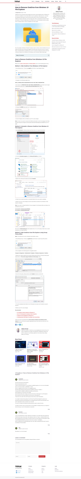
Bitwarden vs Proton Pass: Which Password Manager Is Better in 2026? (32, 350)
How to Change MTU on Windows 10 (58, 45)
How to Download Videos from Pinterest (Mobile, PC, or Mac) (44, 364)
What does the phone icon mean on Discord (59, 46)
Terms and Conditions (59, 471)
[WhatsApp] (22, 324)
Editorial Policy (31, 471)
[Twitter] (18, 324)
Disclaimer (56, 469)
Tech (42, 472)
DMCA (56, 468)
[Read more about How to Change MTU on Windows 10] (44, 344)
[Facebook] (16, 324)
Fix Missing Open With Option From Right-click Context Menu (28, 317)
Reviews (43, 469)
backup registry (33, 63)
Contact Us (30, 469)
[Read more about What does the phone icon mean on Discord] (20, 358)
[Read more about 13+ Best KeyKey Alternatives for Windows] (32, 358)
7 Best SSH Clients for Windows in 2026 (58, 40)
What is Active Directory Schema (57, 28)
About (29, 468)
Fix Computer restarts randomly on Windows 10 (26, 312)
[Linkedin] (20, 324)
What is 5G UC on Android (56, 30)
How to (43, 468)
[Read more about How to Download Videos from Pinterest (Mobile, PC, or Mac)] (44, 358)
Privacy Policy (30, 472)
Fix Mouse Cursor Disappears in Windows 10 (25, 315)
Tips (42, 471)
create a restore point (24, 63)
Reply (49, 409)
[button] (39, 1)
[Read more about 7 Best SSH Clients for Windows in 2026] (20, 344)
